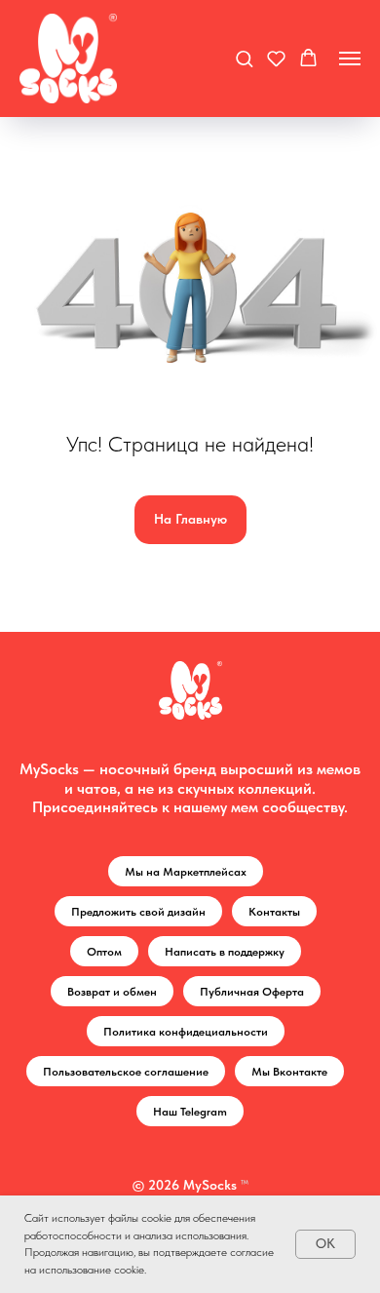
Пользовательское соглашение (126, 1071)
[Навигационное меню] (350, 58)
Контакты (274, 912)
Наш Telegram (190, 1111)
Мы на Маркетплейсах (186, 872)
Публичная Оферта (252, 992)
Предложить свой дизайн (138, 912)
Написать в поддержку (225, 952)
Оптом (104, 952)
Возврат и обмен (112, 992)
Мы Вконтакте (289, 1071)
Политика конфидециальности (185, 1031)
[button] (244, 58)
